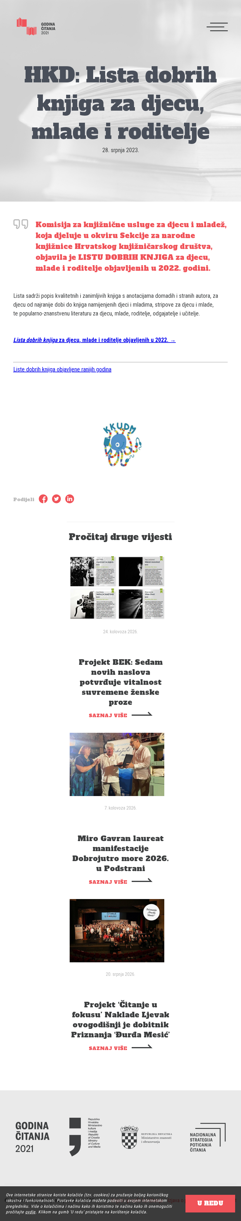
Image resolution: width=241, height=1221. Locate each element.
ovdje (30, 1212)
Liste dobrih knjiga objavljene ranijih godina (62, 369)
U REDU (210, 1203)
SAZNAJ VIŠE (108, 715)
